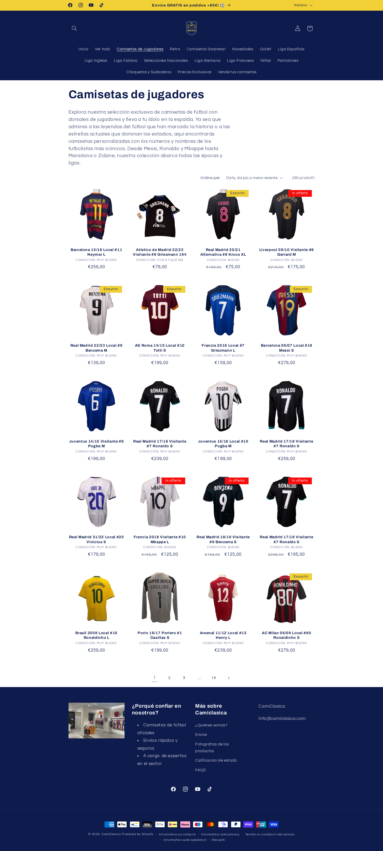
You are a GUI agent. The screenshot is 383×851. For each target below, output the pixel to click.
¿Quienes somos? (211, 725)
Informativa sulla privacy (220, 834)
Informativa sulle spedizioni (185, 839)
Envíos (201, 735)
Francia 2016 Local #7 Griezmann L (223, 347)
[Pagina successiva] (228, 678)
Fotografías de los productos (212, 747)
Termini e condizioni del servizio (270, 834)
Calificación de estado (216, 760)
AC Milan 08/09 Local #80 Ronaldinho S (286, 635)
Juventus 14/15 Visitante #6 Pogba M (96, 443)
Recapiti (218, 839)
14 (213, 678)
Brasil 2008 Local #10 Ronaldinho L (96, 635)
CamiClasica (111, 834)
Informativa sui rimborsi (177, 834)
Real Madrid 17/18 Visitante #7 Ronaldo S (160, 443)
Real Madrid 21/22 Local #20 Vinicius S (96, 539)
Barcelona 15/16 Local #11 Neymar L (96, 252)
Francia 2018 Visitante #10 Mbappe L (160, 539)
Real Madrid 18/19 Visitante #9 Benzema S (223, 539)
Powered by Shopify (137, 834)
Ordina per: (210, 178)
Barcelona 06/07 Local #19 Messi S (287, 347)
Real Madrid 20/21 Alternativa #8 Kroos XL (223, 252)
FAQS (200, 770)
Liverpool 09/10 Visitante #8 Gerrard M (286, 252)
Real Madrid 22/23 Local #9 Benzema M (96, 347)
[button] (75, 28)
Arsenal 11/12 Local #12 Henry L (223, 635)
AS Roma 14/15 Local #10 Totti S (160, 347)
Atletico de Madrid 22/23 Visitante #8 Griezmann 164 (160, 252)
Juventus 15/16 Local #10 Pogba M (223, 443)
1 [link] (154, 677)
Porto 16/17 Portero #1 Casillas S (160, 635)
